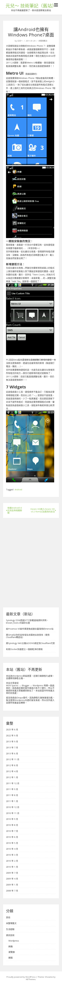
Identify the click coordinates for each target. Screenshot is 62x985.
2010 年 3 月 (12, 855)
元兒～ (20, 41)
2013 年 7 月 (12, 747)
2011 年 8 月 (12, 795)
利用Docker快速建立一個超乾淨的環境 (24, 649)
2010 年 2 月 (12, 861)
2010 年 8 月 (12, 825)
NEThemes (31, 979)
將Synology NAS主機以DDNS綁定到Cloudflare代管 (30, 643)
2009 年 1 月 (12, 885)
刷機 (10, 946)
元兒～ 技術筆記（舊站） (31, 6)
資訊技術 (10, 935)
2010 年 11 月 (12, 813)
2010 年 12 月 (12, 807)
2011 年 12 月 (12, 783)
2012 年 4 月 (12, 771)
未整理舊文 (42, 41)
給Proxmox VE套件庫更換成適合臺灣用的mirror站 (29, 628)
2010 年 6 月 (12, 837)
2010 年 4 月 (12, 849)
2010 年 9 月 (12, 819)
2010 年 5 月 (12, 843)
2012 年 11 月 (12, 759)
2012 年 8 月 (12, 765)
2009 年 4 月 (12, 879)
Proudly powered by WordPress (21, 977)
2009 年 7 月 (12, 873)
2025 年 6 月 (12, 729)
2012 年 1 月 (12, 777)
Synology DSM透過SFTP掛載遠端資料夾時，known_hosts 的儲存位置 (27, 621)
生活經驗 (10, 929)
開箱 (10, 958)
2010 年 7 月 (12, 831)
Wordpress (13, 941)
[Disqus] (31, 561)
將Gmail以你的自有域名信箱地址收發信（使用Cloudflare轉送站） (28, 636)
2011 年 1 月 (12, 801)
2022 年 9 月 (12, 735)
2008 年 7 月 (12, 891)
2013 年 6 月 (12, 753)
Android (18, 489)
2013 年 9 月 (12, 741)
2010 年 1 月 (12, 867)
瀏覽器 (11, 952)
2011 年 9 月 (12, 789)
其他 (8, 917)
